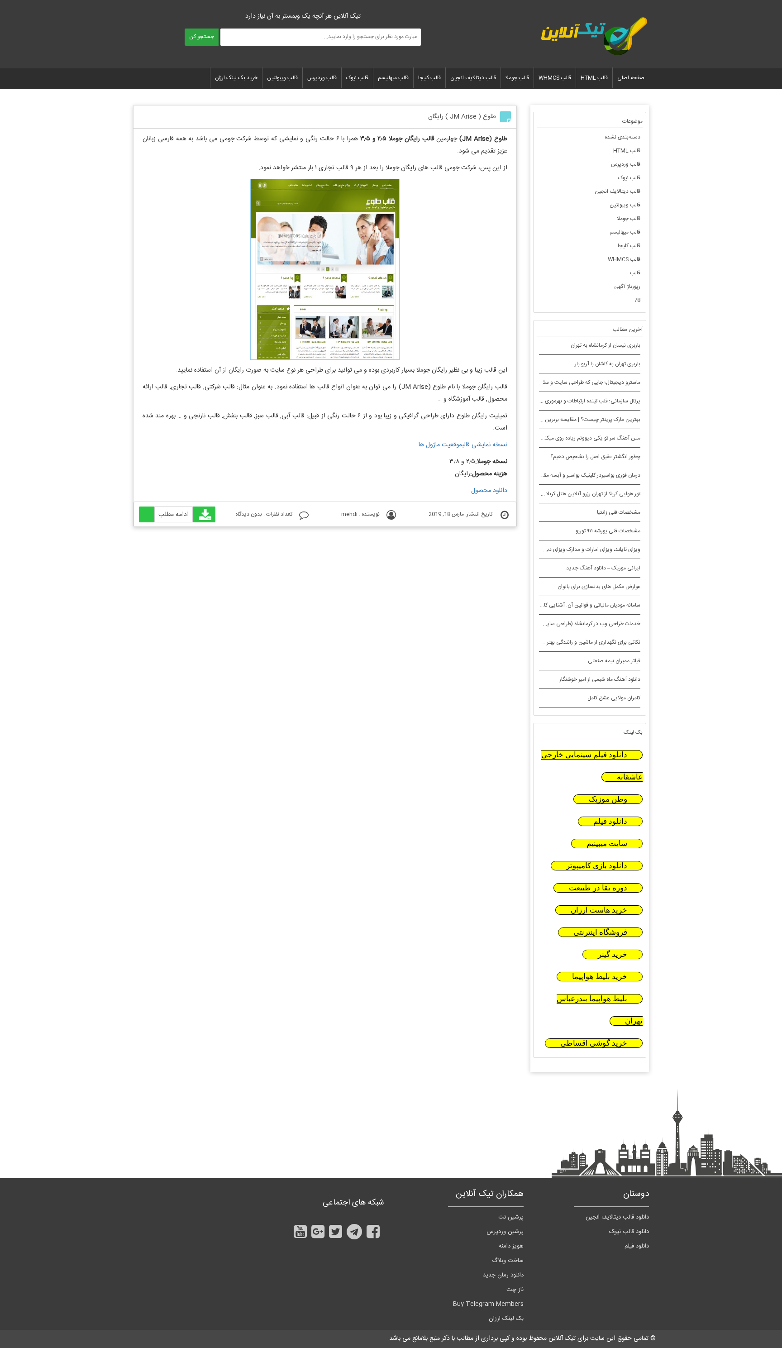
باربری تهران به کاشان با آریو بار (607, 363)
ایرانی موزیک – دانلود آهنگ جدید (603, 568)
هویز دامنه (511, 1246)
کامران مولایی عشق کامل (613, 698)
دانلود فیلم (610, 821)
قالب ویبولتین (282, 77)
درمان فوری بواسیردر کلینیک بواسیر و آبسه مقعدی (587, 475)
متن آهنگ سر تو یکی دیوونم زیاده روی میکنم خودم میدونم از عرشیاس (564, 438)
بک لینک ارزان (506, 1319)
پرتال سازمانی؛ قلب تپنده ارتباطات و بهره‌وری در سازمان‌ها (579, 401)
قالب (635, 272)
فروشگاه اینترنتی (600, 932)
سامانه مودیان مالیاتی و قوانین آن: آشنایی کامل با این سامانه (574, 605)
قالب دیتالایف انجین (473, 77)
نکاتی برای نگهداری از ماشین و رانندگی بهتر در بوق (586, 642)
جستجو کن (201, 36)
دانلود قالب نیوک (629, 1232)
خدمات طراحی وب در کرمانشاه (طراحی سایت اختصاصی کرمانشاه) (568, 623)
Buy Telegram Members (488, 1304)
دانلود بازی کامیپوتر (596, 865)
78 (637, 300)
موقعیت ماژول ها (440, 445)
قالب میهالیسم (393, 77)
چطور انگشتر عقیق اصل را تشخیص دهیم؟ (595, 456)
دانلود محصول (489, 490)
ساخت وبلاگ (508, 1261)
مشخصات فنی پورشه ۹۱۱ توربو (608, 530)
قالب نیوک (357, 77)
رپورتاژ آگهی (627, 286)
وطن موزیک (608, 799)
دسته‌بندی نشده (622, 137)
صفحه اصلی (630, 77)
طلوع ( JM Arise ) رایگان (462, 116)
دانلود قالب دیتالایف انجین (617, 1217)
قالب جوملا (517, 77)
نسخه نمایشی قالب (484, 445)
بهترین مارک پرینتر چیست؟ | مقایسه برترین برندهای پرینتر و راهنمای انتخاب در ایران (547, 419)
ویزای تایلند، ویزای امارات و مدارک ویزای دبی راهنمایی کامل (575, 549)
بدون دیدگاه (248, 514)
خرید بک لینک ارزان (236, 77)
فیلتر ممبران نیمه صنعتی (614, 660)
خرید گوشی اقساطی (593, 1043)
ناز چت (515, 1290)
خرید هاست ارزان (599, 910)
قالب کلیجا (429, 77)
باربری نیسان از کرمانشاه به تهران (605, 345)
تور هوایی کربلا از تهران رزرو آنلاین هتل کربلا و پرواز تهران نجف (573, 493)
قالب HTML (594, 77)
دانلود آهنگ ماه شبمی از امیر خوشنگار (599, 679)
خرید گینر (612, 954)
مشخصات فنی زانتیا (618, 512)
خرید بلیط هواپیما (599, 976)
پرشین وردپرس (505, 1232)
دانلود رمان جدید (503, 1275)
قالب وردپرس (322, 77)
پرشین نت (511, 1217)
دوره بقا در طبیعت (598, 888)
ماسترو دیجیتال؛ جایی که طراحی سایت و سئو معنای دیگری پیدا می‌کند (563, 382)
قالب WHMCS (555, 77)
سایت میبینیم (606, 843)
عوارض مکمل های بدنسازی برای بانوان (599, 586)
